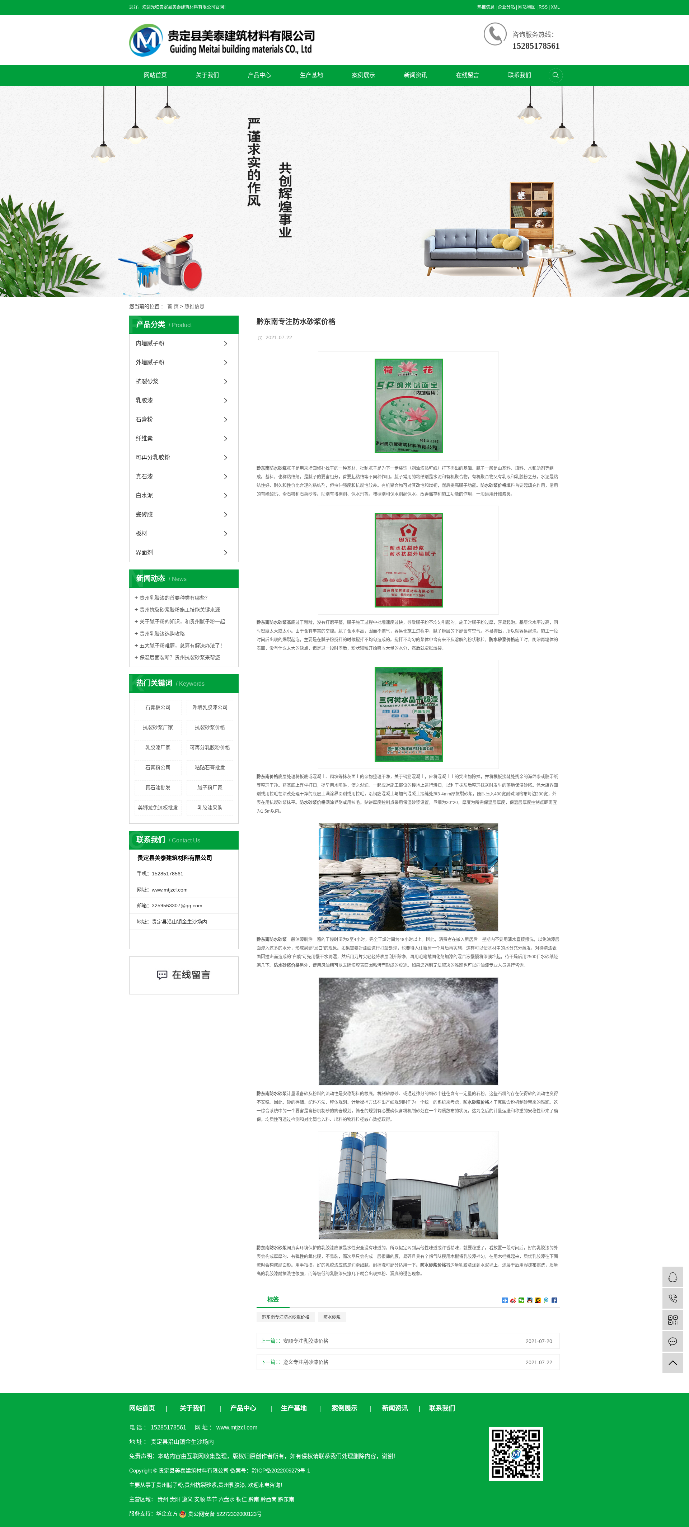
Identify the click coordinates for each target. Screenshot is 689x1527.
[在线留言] (672, 1341)
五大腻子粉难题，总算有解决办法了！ (182, 645)
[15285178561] (672, 1298)
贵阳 (175, 1499)
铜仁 (241, 1499)
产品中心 (259, 75)
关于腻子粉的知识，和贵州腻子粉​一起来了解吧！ (186, 621)
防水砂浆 (332, 1317)
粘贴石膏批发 (210, 767)
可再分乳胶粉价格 (210, 747)
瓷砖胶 (144, 514)
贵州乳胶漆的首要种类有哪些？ (175, 598)
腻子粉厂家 (209, 787)
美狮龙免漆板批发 (158, 807)
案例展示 (363, 75)
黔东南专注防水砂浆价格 (285, 1317)
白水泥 (144, 495)
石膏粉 (144, 419)
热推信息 (486, 7)
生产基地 (311, 75)
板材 (141, 533)
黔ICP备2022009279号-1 (281, 1470)
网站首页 (155, 75)
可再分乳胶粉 (153, 457)
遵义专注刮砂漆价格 (305, 1362)
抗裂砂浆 (147, 381)
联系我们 (519, 75)
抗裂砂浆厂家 (158, 727)
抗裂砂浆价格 (210, 727)
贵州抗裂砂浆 (200, 1485)
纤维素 (144, 438)
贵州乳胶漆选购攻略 (162, 634)
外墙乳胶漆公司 (210, 707)
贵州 (163, 1499)
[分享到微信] (522, 1300)
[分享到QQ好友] (530, 1300)
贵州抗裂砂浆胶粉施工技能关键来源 (180, 610)
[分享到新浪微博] (513, 1300)
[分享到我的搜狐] (538, 1300)
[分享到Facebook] (555, 1300)
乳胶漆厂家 (157, 747)
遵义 (187, 1499)
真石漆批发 (157, 787)
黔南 (253, 1499)
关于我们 (207, 75)
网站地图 (526, 7)
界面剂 (144, 552)
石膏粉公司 (157, 767)
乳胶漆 (144, 400)
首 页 (173, 306)
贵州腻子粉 (169, 1485)
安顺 (199, 1499)
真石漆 (144, 476)
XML (555, 7)
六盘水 (227, 1499)
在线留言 (467, 75)
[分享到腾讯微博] (546, 1300)
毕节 (211, 1499)
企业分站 (506, 7)
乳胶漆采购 (209, 807)
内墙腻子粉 (150, 343)
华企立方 (167, 1514)
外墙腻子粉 (150, 362)
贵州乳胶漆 (231, 1485)
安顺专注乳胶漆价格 (305, 1341)
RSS (543, 7)
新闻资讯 (415, 75)
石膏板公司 (157, 707)
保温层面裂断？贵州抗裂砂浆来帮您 (180, 657)
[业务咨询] (672, 1277)
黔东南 (286, 1499)
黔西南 (269, 1499)
